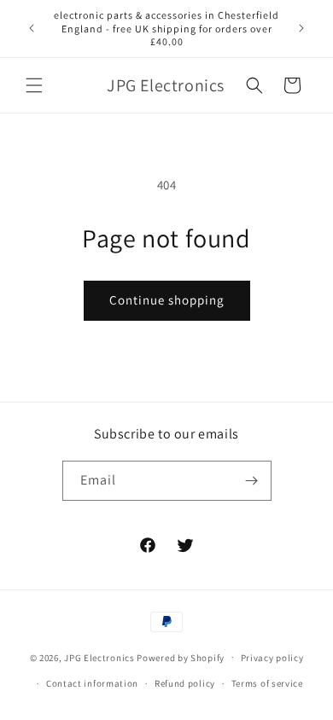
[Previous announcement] (31, 28)
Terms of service (267, 683)
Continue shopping (167, 300)
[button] (34, 85)
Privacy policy (272, 658)
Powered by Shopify (181, 657)
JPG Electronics (99, 657)
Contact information (92, 683)
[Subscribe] (252, 481)
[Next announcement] (301, 28)
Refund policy (185, 683)
